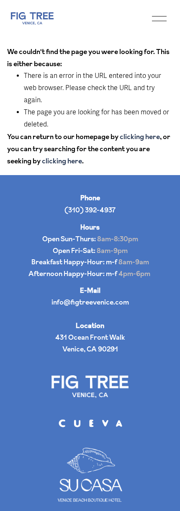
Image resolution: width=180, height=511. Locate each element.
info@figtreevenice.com (90, 302)
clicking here (140, 136)
